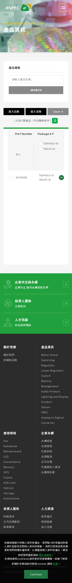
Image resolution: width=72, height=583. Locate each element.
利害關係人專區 (50, 467)
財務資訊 (8, 516)
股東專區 (8, 527)
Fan (5, 441)
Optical (8, 488)
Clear (56, 111)
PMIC (44, 412)
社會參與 (46, 451)
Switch (46, 375)
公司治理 (46, 462)
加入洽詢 (36, 111)
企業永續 (47, 433)
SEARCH (36, 90)
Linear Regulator (52, 370)
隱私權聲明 (45, 555)
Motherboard (12, 451)
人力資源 (47, 508)
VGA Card (9, 482)
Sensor (46, 407)
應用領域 (9, 433)
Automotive (11, 498)
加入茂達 (46, 527)
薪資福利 (46, 516)
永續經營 (46, 441)
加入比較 (14, 111)
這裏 (55, 563)
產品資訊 (47, 347)
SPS (6, 472)
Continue (36, 574)
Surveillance (11, 462)
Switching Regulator (48, 362)
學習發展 (46, 521)
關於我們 (8, 355)
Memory (9, 467)
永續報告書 (48, 472)
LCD (6, 456)
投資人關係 (11, 508)
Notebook (10, 446)
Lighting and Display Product (55, 399)
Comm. (8, 477)
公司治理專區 (11, 521)
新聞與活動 (10, 360)
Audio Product (50, 391)
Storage (8, 493)
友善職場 (46, 456)
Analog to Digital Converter (52, 420)
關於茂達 (9, 347)
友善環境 (46, 446)
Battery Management (50, 383)
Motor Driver (49, 355)
